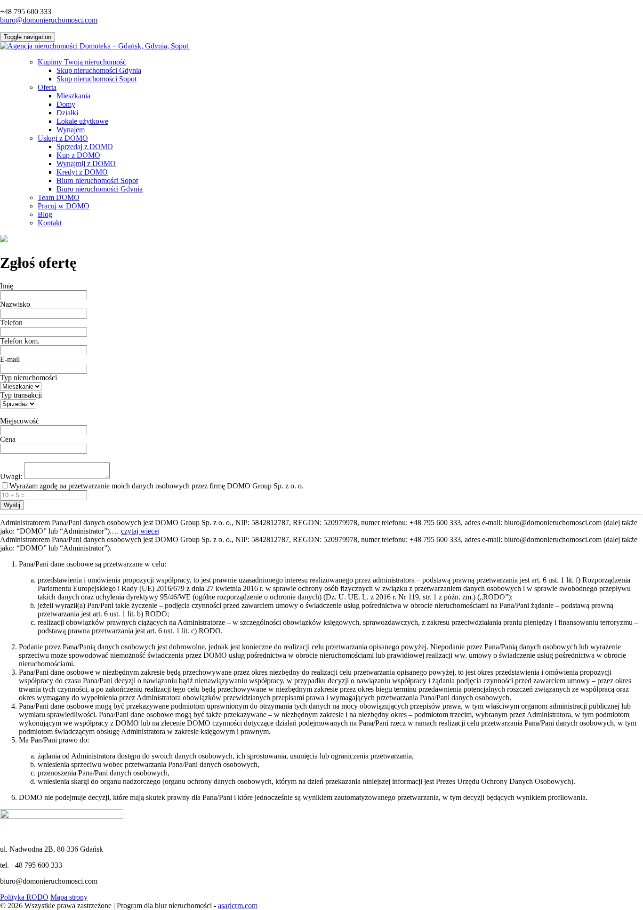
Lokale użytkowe (82, 121)
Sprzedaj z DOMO (84, 147)
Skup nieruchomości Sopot (96, 79)
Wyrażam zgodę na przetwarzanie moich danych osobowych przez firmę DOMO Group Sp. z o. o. (156, 486)
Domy (65, 104)
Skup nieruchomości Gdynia (98, 70)
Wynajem (70, 130)
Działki (67, 113)
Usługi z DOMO (63, 138)
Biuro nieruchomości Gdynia (99, 189)
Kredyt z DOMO (82, 172)
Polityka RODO (24, 897)
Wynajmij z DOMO (86, 164)
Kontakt (50, 223)
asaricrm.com (237, 906)
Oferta (47, 87)
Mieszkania (73, 96)
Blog (45, 214)
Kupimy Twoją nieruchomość (82, 62)
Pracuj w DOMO (63, 206)
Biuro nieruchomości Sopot (97, 180)
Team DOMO (59, 197)
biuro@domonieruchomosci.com (48, 20)
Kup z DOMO (78, 155)
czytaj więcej (140, 531)
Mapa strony (69, 897)
